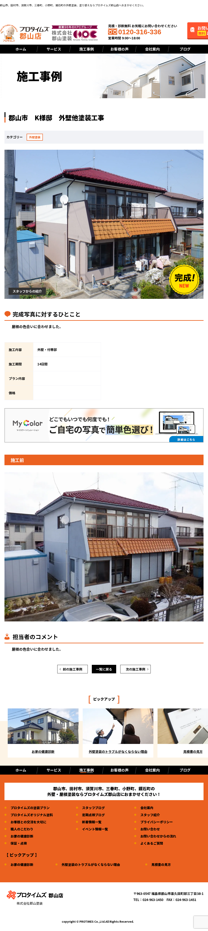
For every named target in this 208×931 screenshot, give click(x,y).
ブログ (185, 49)
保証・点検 (19, 843)
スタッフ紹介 (150, 814)
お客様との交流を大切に (28, 821)
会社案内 (152, 49)
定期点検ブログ (93, 814)
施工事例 (86, 770)
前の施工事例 (72, 669)
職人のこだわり (22, 829)
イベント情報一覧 (95, 829)
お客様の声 (119, 49)
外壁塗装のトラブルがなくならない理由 (91, 864)
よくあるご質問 (151, 843)
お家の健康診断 (22, 836)
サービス (54, 49)
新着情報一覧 (92, 821)
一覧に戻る (104, 669)
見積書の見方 (161, 864)
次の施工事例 (135, 669)
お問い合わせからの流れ (158, 836)
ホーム (20, 49)
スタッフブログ (93, 807)
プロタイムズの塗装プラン (30, 807)
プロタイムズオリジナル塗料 (32, 814)
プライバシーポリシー (156, 821)
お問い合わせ (150, 829)
